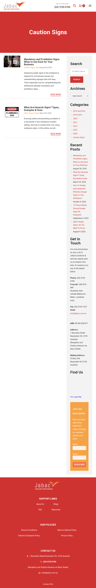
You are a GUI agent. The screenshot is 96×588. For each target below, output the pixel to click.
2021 (75, 122)
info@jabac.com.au (78, 313)
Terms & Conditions (29, 530)
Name (75, 444)
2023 (75, 130)
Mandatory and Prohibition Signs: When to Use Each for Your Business (42, 62)
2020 (75, 118)
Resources (56, 510)
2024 (37, 67)
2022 (75, 126)
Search (76, 79)
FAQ (40, 510)
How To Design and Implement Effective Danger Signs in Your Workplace (80, 191)
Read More (56, 94)
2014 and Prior (79, 111)
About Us (40, 504)
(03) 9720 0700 (62, 7)
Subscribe (79, 464)
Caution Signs (29, 67)
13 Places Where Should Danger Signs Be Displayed (80, 210)
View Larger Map (75, 397)
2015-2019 (77, 115)
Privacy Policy (67, 535)
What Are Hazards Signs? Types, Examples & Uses (41, 108)
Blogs (56, 504)
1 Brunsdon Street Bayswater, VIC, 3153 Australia (50, 556)
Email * (76, 454)
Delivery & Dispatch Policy (29, 535)
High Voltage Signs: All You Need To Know (79, 225)
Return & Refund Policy (66, 530)
